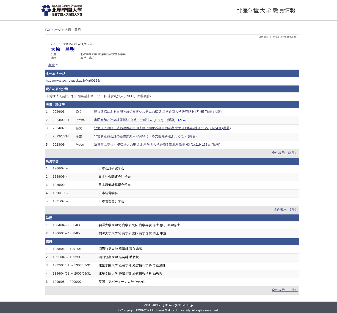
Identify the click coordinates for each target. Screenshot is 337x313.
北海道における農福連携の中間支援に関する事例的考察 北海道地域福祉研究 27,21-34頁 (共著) (162, 128)
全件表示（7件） (286, 209)
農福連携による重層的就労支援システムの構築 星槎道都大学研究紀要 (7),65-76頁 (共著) (158, 111)
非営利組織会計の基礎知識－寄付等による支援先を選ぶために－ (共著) (145, 136)
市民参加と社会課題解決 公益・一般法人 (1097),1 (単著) (135, 120)
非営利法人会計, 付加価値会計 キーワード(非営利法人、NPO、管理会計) (98, 96)
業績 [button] (51, 65)
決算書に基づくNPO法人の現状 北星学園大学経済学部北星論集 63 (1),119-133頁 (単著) (157, 144)
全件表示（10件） (285, 290)
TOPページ (53, 30)
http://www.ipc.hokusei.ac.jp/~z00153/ (73, 80)
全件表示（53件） (285, 153)
